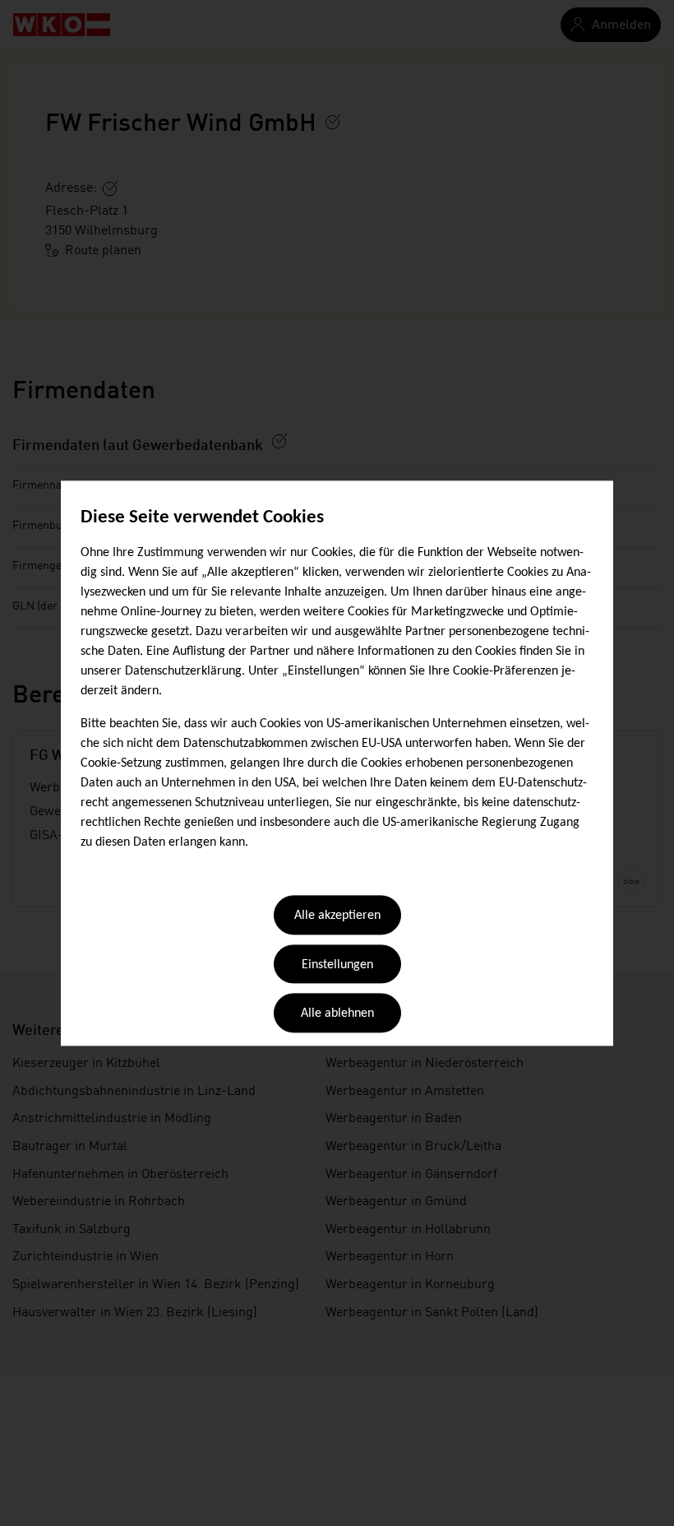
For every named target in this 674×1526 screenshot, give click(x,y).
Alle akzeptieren (337, 916)
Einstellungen (337, 965)
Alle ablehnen (337, 1014)
